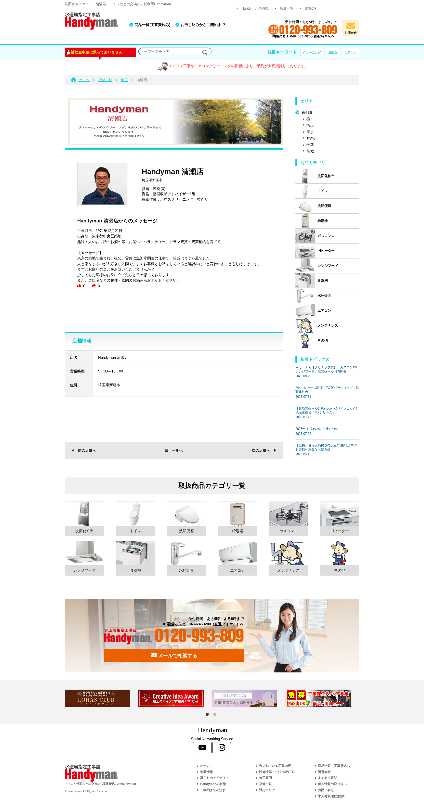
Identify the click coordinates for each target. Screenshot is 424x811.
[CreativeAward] (175, 698)
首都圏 (307, 112)
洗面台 (332, 52)
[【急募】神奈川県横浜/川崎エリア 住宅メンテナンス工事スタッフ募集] (322, 698)
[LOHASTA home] (249, 698)
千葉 (310, 144)
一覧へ (177, 450)
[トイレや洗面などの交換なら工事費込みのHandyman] (120, 773)
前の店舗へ (87, 450)
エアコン (351, 52)
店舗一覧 (286, 8)
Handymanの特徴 (255, 8)
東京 (310, 132)
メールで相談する (177, 655)
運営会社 (311, 8)
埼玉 (310, 125)
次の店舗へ (261, 450)
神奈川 (312, 138)
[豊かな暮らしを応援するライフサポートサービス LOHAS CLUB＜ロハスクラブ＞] (101, 698)
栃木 (310, 119)
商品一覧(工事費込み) (152, 25)
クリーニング (312, 52)
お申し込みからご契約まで (203, 25)
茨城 (310, 151)
